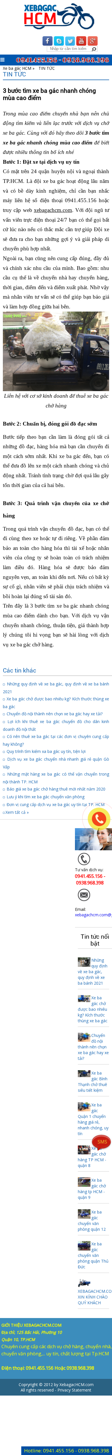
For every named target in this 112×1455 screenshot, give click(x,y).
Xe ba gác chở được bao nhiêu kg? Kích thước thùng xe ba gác (92, 1009)
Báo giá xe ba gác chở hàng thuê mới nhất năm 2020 (56, 789)
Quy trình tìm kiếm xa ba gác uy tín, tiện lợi (46, 751)
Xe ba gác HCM (17, 68)
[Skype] (59, 43)
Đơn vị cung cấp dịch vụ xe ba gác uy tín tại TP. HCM (56, 804)
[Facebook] (48, 43)
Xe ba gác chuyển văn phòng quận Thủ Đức (93, 1255)
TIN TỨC (46, 68)
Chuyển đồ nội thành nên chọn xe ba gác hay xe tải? (55, 713)
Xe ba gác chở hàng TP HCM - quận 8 (92, 1156)
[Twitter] (70, 43)
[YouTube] (81, 43)
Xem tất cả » (17, 812)
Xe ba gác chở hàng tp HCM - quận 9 (92, 1188)
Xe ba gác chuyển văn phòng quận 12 (92, 1220)
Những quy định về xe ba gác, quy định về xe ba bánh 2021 (92, 971)
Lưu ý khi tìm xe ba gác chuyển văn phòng (45, 796)
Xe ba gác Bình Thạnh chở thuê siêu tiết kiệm (92, 1081)
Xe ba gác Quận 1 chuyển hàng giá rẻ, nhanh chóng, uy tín (93, 1119)
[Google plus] (92, 43)
